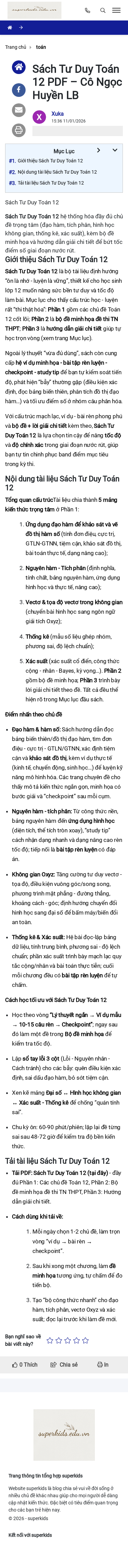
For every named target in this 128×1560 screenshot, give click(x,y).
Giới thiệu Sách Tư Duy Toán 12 (50, 160)
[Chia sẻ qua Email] (19, 110)
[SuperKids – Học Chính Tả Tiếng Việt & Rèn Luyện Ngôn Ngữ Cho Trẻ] (36, 10)
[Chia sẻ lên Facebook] (19, 90)
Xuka (58, 114)
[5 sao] (85, 1340)
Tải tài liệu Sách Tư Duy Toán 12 (51, 183)
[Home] (19, 67)
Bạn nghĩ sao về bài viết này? (23, 1340)
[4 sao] (76, 1340)
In (106, 1364)
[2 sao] (58, 1340)
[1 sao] (49, 1340)
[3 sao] (67, 1340)
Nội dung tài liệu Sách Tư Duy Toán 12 (57, 172)
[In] (19, 130)
